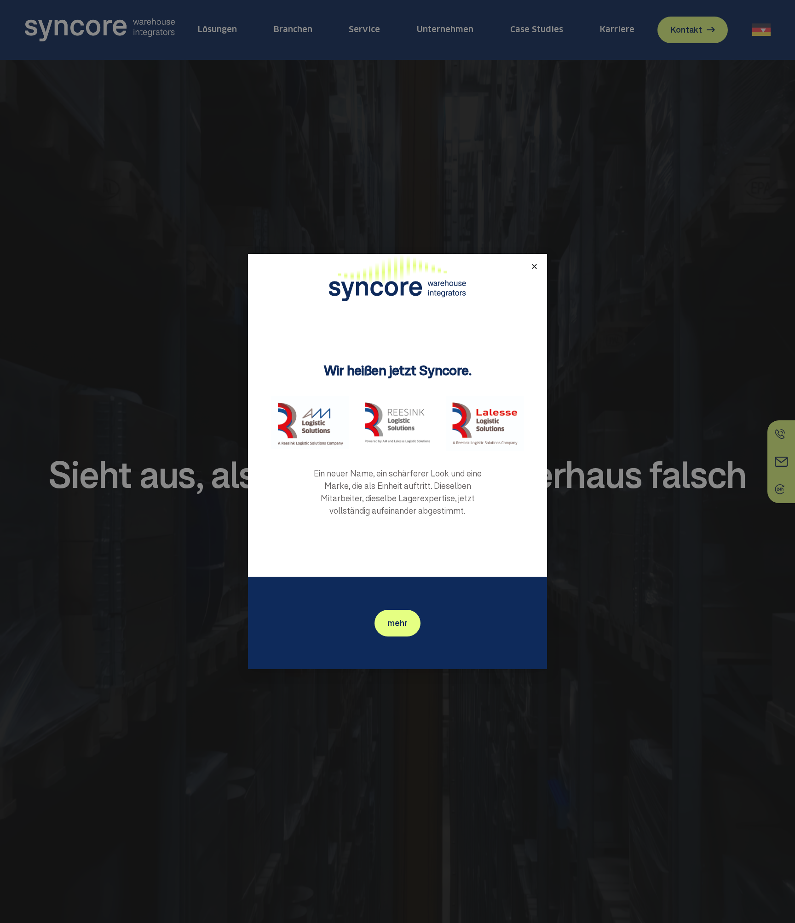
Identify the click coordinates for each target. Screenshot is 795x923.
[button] (534, 266)
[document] (397, 461)
